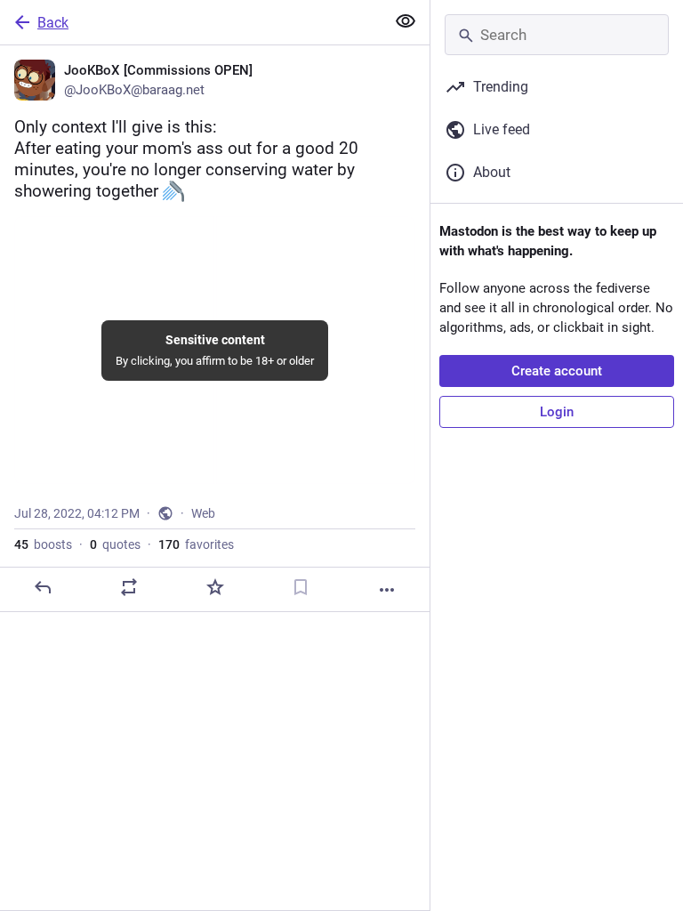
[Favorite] (215, 587)
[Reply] (42, 587)
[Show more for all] (406, 21)
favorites (196, 544)
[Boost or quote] (129, 587)
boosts (43, 544)
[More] (387, 590)
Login (557, 412)
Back (52, 22)
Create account (556, 371)
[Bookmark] (300, 587)
